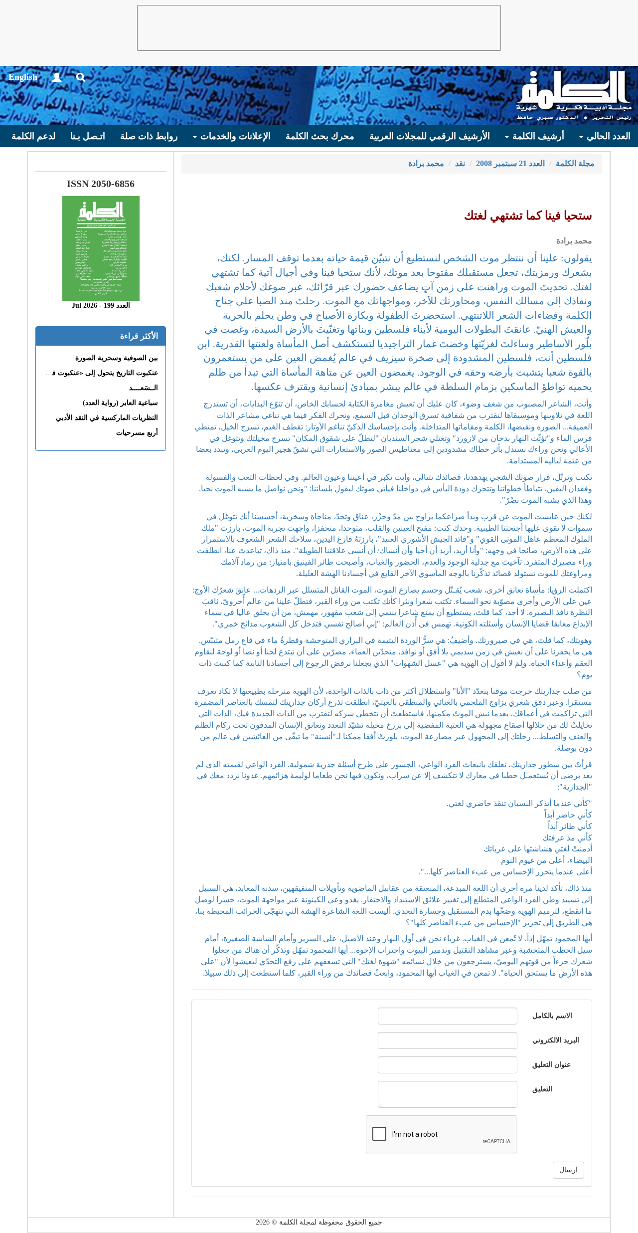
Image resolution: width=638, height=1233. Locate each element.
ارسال (568, 1170)
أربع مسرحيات (137, 432)
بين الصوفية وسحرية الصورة (116, 358)
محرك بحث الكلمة (320, 136)
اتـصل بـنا (87, 136)
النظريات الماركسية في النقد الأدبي (107, 417)
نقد (460, 163)
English (22, 77)
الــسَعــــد (143, 388)
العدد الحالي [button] (607, 136)
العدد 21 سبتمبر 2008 (510, 163)
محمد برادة (426, 163)
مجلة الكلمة (575, 163)
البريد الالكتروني (555, 1040)
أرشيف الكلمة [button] (537, 136)
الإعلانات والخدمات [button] (234, 136)
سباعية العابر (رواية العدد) (120, 403)
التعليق (542, 1089)
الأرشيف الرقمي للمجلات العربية (429, 136)
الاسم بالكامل (552, 1016)
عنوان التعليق (551, 1064)
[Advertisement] (319, 27)
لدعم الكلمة (33, 136)
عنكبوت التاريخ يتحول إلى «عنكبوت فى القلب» (91, 373)
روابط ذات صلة (149, 136)
